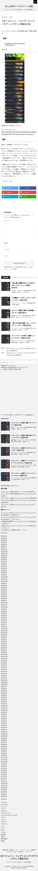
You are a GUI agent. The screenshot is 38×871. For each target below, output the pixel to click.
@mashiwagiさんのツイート (10, 485)
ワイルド (3, 832)
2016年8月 (4, 791)
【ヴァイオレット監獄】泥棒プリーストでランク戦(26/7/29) (17, 491)
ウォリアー (4, 802)
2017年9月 (4, 764)
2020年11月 (4, 682)
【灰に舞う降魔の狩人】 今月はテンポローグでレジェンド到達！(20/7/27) (23, 285)
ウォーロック (4, 804)
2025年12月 (4, 551)
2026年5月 (4, 540)
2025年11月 (4, 553)
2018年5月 (4, 746)
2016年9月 (4, 789)
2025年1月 (4, 574)
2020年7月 (4, 690)
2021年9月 (4, 660)
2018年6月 (4, 744)
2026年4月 (4, 542)
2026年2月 (4, 546)
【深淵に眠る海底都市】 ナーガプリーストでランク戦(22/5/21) (18, 521)
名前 (6, 243)
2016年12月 (4, 783)
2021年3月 (4, 673)
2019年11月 (4, 708)
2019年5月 (4, 721)
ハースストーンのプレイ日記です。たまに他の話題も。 (19, 862)
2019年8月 (4, 714)
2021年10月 (4, 658)
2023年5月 (4, 617)
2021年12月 (4, 654)
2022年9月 (4, 635)
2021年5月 (4, 669)
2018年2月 (4, 753)
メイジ (3, 825)
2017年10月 (4, 761)
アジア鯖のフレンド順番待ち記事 (10, 530)
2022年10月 (4, 632)
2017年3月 (4, 776)
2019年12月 (4, 705)
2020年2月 (4, 701)
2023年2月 (4, 624)
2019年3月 (4, 725)
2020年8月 (4, 688)
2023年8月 (4, 611)
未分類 (3, 836)
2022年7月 (4, 639)
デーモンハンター (6, 813)
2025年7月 (4, 561)
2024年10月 (4, 581)
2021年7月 (4, 665)
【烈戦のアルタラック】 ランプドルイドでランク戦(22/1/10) (18, 525)
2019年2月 (4, 727)
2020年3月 (4, 699)
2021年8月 (4, 663)
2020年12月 (4, 680)
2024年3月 (4, 596)
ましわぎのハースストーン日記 (19, 6)
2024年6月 (4, 589)
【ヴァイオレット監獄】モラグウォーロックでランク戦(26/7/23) (19, 498)
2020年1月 (4, 703)
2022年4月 (4, 645)
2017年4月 (4, 774)
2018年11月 (4, 733)
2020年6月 (4, 693)
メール (6, 249)
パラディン (6, 181)
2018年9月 (4, 738)
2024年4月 (4, 594)
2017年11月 (4, 759)
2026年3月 (4, 544)
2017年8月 (4, 766)
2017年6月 (4, 770)
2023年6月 (4, 615)
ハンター (3, 819)
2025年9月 (4, 557)
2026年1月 (4, 549)
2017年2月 (4, 779)
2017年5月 (4, 772)
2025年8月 (4, 559)
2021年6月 (4, 667)
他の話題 (3, 834)
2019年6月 (4, 718)
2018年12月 (4, 731)
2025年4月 (4, 568)
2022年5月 (4, 643)
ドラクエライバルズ (11, 851)
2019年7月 (4, 716)
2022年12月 (4, 628)
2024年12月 (4, 577)
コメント (7, 220)
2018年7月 (4, 742)
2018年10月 (4, 736)
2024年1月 (4, 600)
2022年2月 (4, 650)
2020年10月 (4, 684)
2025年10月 (4, 555)
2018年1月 (4, 755)
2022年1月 (4, 652)
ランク (11, 181)
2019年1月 (4, 729)
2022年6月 (4, 641)
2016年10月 (4, 787)
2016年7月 (4, 794)
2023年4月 (4, 620)
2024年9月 (4, 583)
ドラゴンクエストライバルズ (9, 815)
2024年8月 (4, 585)
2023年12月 (4, 602)
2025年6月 (4, 564)
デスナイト (4, 810)
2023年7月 (4, 613)
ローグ (3, 830)
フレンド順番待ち (31, 850)
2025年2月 (4, 572)
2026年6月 (4, 538)
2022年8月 (4, 637)
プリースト (4, 823)
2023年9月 (4, 609)
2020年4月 (4, 697)
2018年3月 (4, 751)
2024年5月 (4, 592)
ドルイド (3, 817)
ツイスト (3, 808)
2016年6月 (4, 796)
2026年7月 (4, 536)
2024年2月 (4, 598)
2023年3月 (4, 622)
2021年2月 (4, 675)
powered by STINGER (21, 868)
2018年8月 (4, 740)
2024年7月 (4, 587)
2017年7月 (4, 768)
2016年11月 (4, 785)
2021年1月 (4, 678)
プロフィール (28, 851)
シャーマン (4, 806)
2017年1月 (4, 781)
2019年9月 (4, 712)
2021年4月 (4, 671)
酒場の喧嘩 (4, 838)
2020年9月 (4, 686)
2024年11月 (4, 579)
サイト (6, 256)
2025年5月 (4, 566)
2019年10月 (4, 710)
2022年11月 (4, 630)
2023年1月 (4, 626)
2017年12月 (4, 757)
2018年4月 (4, 748)
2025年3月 (4, 570)
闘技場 (3, 841)
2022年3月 (4, 647)
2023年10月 (4, 607)
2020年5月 (4, 695)
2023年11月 (4, 604)
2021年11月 (4, 656)
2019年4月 (4, 723)
